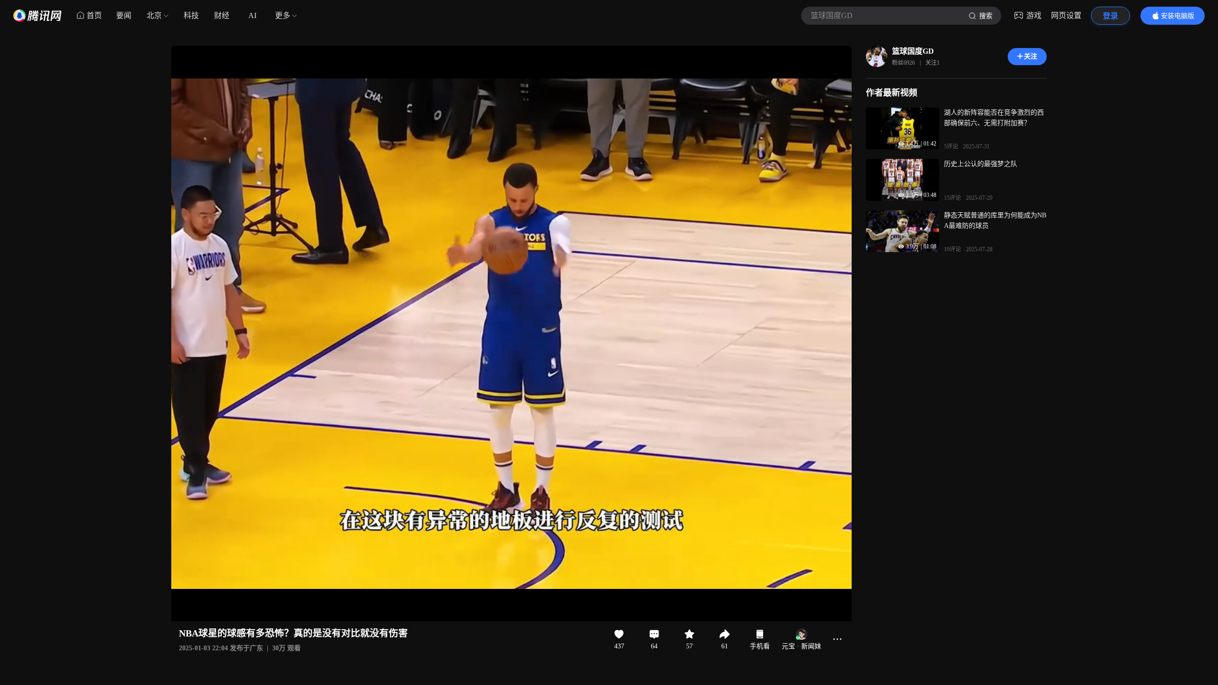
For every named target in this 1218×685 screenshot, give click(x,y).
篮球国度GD (913, 51)
